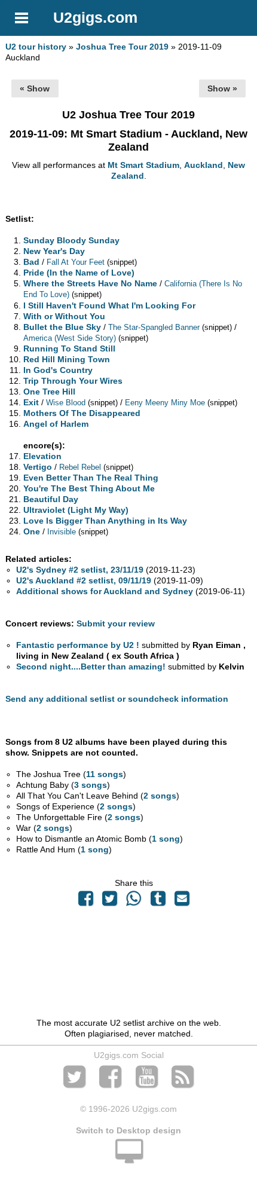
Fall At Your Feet (76, 262)
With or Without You (64, 316)
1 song (166, 838)
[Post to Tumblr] (158, 901)
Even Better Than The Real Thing (90, 477)
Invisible (61, 531)
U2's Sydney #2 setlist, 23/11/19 (79, 569)
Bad (31, 262)
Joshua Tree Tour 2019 (122, 46)
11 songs (104, 774)
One (31, 531)
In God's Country (58, 370)
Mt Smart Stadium (143, 165)
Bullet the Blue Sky (62, 327)
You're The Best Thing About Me (89, 488)
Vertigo (37, 467)
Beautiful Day (50, 499)
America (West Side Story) (69, 338)
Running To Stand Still (69, 348)
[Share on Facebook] (85, 901)
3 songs (90, 785)
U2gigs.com (95, 17)
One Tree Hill (49, 391)
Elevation (42, 456)
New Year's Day (54, 251)
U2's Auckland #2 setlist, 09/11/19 (83, 580)
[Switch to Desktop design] (128, 1158)
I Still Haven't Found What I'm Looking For (109, 305)
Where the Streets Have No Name (90, 283)
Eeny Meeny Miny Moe (165, 402)
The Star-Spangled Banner (154, 327)
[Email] (182, 901)
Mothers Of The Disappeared (81, 413)
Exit (31, 402)
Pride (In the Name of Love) (78, 272)
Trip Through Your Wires (73, 381)
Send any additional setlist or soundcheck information (116, 699)
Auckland (203, 165)
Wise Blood (65, 402)
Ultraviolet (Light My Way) (75, 510)
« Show (35, 88)
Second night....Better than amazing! (91, 666)
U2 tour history (35, 46)
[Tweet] (110, 901)
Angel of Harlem (55, 424)
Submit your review (116, 623)
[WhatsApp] (134, 901)
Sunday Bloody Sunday (71, 240)
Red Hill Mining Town (66, 359)
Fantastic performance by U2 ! (77, 645)
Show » (222, 88)
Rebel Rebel (80, 467)
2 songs (159, 795)
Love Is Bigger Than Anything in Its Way (105, 520)
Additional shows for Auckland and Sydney (104, 591)
